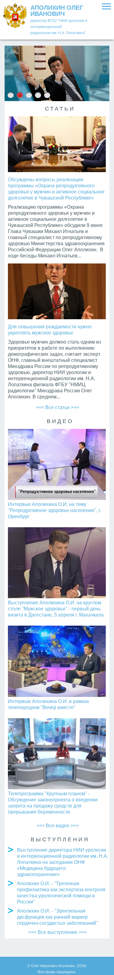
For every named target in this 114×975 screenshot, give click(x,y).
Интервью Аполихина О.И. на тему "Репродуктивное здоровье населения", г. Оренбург (54, 510)
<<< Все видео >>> (57, 825)
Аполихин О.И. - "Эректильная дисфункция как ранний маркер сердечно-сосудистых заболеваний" (57, 917)
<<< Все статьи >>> (57, 407)
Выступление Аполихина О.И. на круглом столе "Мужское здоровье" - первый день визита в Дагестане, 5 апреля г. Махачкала (56, 608)
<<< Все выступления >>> (57, 932)
